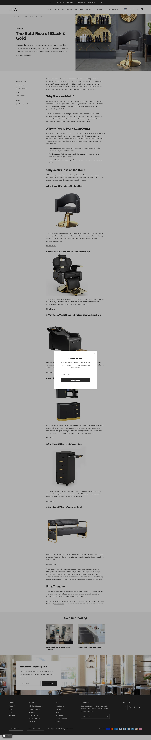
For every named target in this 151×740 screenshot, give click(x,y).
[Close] (94, 353)
